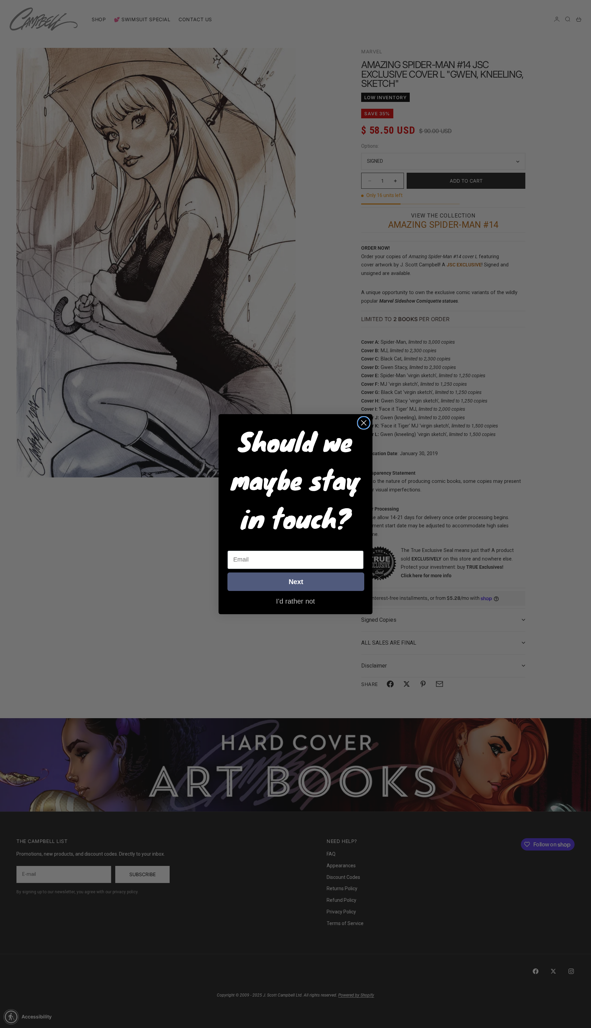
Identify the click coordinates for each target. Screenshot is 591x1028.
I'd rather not (295, 601)
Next (296, 581)
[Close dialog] (364, 423)
